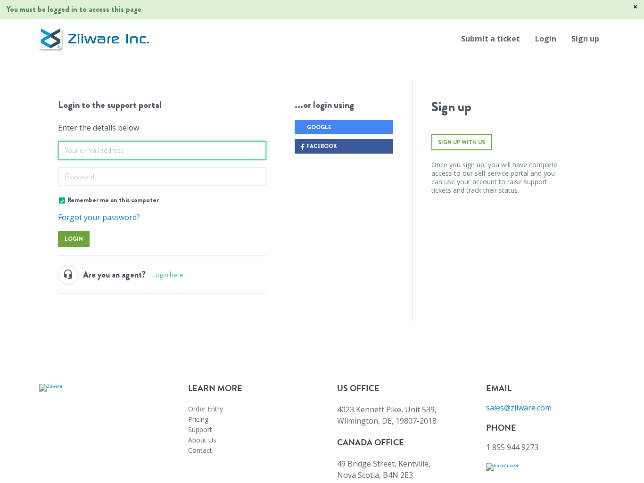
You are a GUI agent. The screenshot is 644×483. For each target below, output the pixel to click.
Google (319, 127)
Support (200, 429)
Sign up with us (461, 142)
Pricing (198, 419)
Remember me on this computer (113, 199)
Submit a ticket (490, 38)
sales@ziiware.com (519, 407)
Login (74, 239)
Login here (167, 274)
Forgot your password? (99, 217)
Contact (200, 450)
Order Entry (205, 408)
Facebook (321, 146)
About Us (202, 439)
